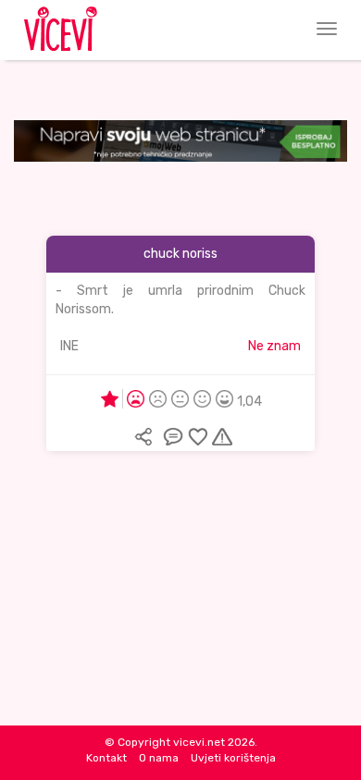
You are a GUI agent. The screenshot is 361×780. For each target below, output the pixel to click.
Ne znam (274, 346)
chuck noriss (180, 254)
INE (69, 346)
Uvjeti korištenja (233, 757)
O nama (159, 757)
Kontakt (106, 757)
